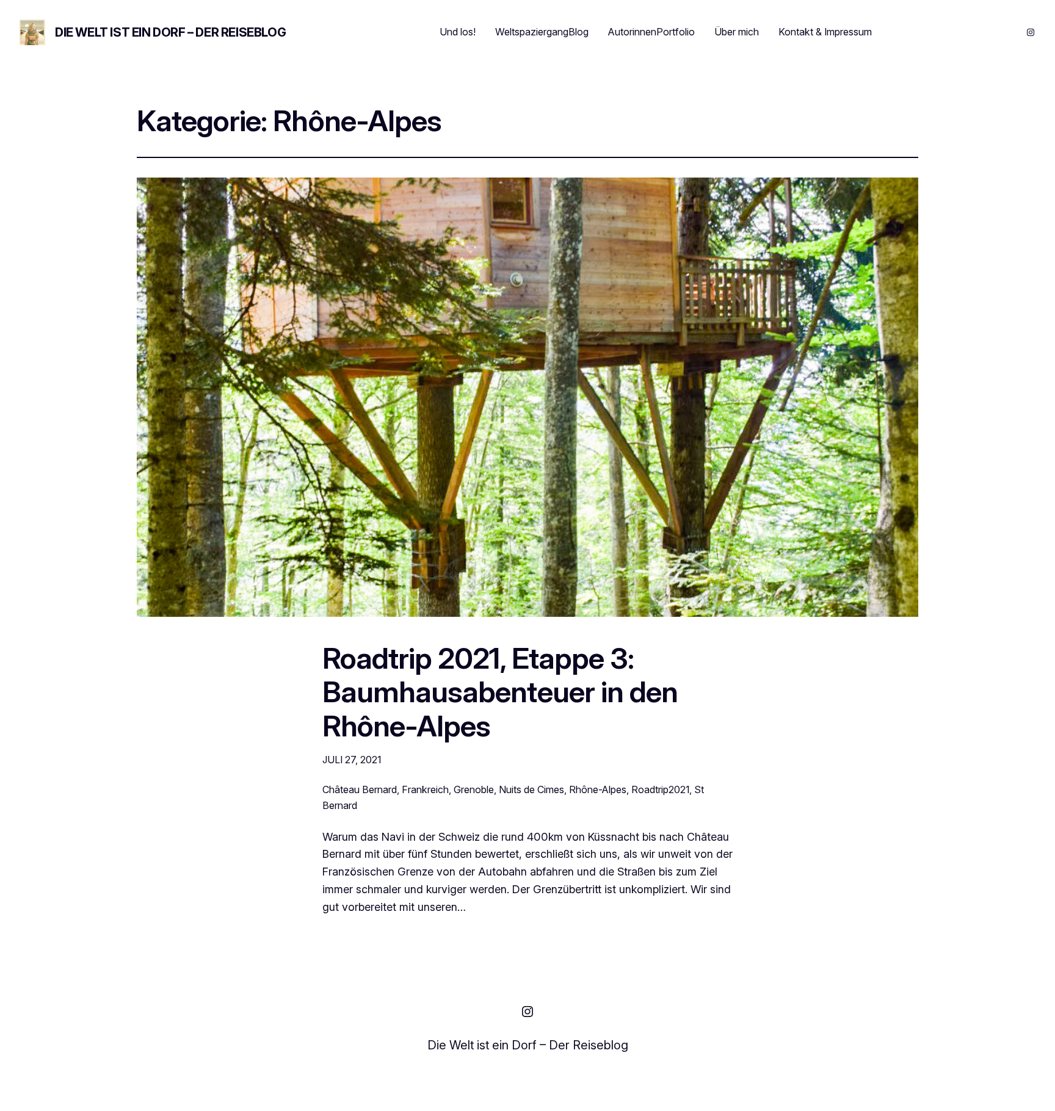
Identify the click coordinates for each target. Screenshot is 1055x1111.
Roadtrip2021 (660, 789)
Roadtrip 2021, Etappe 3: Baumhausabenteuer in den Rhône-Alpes (500, 691)
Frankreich (425, 789)
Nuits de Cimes (531, 789)
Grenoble (474, 789)
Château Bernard (359, 789)
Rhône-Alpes (597, 789)
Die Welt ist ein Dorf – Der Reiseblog (170, 32)
